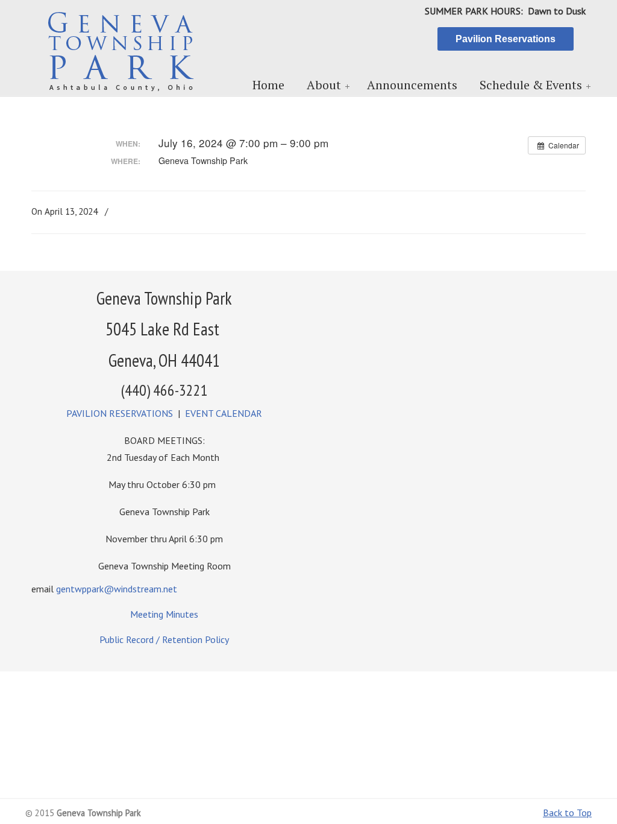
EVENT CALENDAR (223, 413)
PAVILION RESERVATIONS (119, 413)
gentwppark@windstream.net (116, 589)
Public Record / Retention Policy (164, 639)
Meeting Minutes (164, 614)
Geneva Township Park (121, 49)
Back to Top (567, 813)
